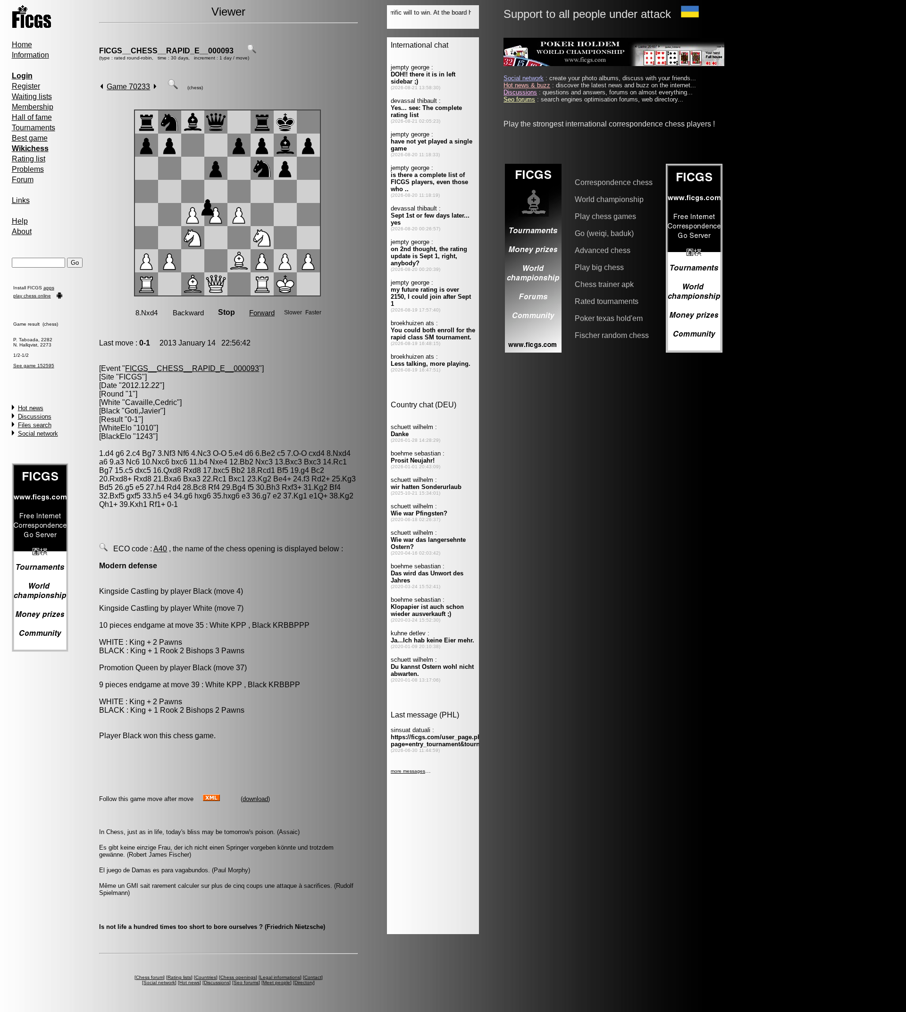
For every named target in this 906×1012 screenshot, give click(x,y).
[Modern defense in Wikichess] (103, 549)
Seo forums (246, 982)
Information (30, 55)
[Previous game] (102, 87)
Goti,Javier (142, 411)
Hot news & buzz (526, 85)
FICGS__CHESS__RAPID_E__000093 (166, 51)
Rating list (28, 159)
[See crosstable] (251, 51)
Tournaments (33, 128)
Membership (32, 107)
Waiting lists (32, 97)
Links (21, 200)
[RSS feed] (211, 798)
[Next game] (155, 87)
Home (22, 45)
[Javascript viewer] (173, 87)
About (22, 232)
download (255, 798)
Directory (303, 982)
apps (48, 287)
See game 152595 (33, 365)
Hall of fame (32, 117)
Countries (205, 977)
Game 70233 (128, 87)
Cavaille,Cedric (151, 402)
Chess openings (238, 977)
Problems (28, 169)
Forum (23, 180)
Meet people (276, 982)
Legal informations (280, 977)
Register (26, 86)
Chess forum (149, 977)
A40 (160, 549)
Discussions (34, 416)
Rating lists (179, 977)
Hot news (30, 408)
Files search (34, 425)
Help (20, 221)
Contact (312, 977)
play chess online (32, 295)
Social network (38, 433)
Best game (30, 138)
